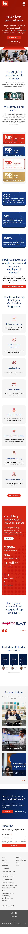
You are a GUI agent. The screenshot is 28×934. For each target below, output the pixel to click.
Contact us (13, 42)
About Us (4, 860)
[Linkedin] (16, 913)
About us (8, 538)
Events (17, 865)
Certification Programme (8, 871)
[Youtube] (12, 913)
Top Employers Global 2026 (9, 885)
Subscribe (14, 846)
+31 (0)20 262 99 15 (8, 906)
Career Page (5, 863)
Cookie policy (14, 916)
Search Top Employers (7, 883)
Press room (19, 863)
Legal (14, 921)
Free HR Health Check (7, 876)
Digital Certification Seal (8, 888)
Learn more (19, 812)
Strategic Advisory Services (9, 874)
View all (24, 630)
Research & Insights (21, 860)
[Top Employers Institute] (5, 6)
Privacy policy (14, 919)
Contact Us (5, 865)
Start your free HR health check (13, 286)
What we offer (13, 37)
